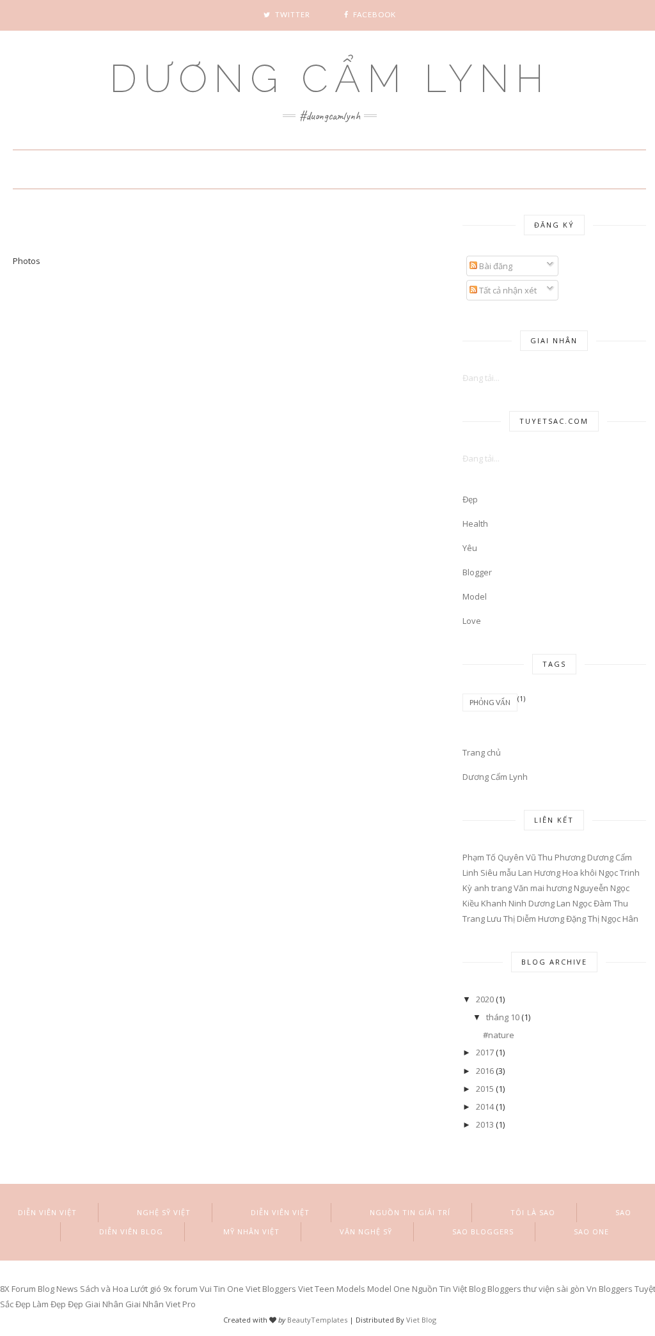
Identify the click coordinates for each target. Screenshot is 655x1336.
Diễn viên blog (131, 1231)
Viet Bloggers (271, 1288)
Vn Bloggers (610, 1288)
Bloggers (504, 1288)
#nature (498, 1035)
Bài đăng (494, 266)
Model (474, 596)
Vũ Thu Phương (555, 857)
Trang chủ (481, 752)
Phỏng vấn (490, 702)
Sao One (591, 1231)
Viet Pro (181, 1304)
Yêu (469, 548)
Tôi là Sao (532, 1212)
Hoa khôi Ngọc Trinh (601, 872)
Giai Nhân (104, 1304)
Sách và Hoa (104, 1288)
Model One (388, 1288)
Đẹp (470, 499)
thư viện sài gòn (554, 1288)
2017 (485, 1052)
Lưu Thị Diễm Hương (525, 918)
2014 (485, 1106)
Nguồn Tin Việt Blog (449, 1288)
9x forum (180, 1288)
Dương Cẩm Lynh (329, 78)
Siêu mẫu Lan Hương (520, 872)
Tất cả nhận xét (507, 290)
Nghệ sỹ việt (164, 1212)
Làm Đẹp (49, 1304)
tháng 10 (502, 1017)
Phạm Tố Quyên (493, 857)
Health (475, 523)
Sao (623, 1212)
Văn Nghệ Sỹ (366, 1231)
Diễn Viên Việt (47, 1212)
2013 (485, 1124)
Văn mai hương (543, 888)
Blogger (477, 572)
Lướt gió (145, 1288)
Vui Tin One (222, 1288)
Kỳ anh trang (487, 888)
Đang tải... (481, 378)
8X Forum (18, 1288)
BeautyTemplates (317, 1319)
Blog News (58, 1288)
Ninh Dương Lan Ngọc (550, 903)
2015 (485, 1088)
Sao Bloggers (483, 1231)
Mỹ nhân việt (251, 1231)
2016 (485, 1070)
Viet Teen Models (331, 1288)
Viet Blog (421, 1319)
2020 (485, 999)
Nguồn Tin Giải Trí (410, 1212)
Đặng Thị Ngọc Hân (602, 918)
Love (471, 620)
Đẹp (75, 1304)
